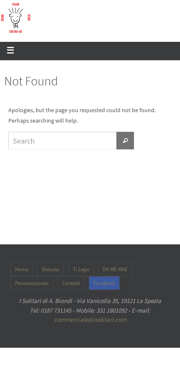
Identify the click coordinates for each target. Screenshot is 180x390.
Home (21, 269)
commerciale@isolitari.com (90, 319)
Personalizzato (32, 283)
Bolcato (50, 269)
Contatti (71, 283)
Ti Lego (81, 269)
